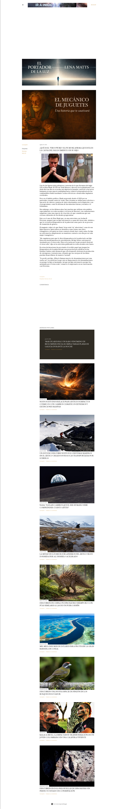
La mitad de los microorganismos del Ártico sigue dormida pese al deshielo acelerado (66, 555)
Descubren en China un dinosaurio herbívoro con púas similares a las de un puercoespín (66, 604)
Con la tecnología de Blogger (60, 804)
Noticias (24, 151)
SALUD (24, 153)
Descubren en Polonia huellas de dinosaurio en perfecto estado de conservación (65, 789)
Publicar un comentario (56, 349)
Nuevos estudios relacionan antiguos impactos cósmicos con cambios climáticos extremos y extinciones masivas (65, 404)
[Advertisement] (58, 19)
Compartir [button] (25, 145)
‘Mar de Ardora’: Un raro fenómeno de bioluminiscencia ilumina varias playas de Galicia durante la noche (67, 344)
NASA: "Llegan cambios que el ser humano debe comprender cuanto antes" (64, 506)
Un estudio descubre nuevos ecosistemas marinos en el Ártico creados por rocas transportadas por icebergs (67, 455)
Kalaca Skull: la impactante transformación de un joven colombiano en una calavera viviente (67, 736)
